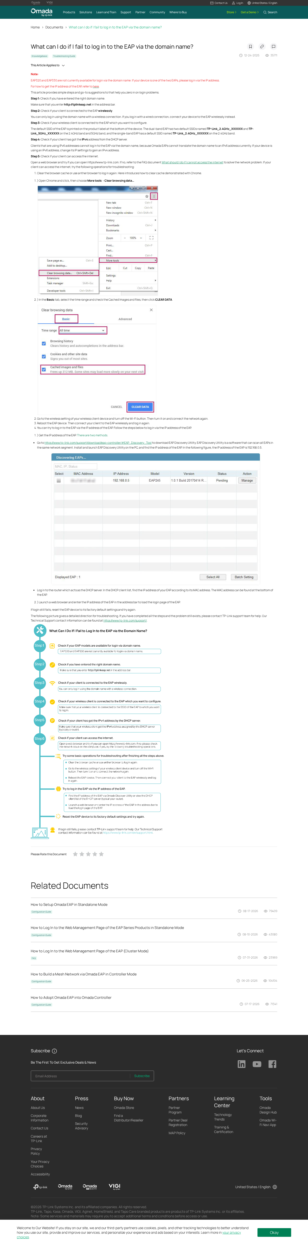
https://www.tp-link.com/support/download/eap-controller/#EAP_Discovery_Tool (98, 443)
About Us (38, 1107)
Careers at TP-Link (39, 1138)
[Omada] (65, 1187)
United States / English (252, 1187)
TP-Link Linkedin (241, 1064)
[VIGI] (114, 1187)
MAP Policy (177, 1133)
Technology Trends (223, 1116)
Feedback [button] (273, 46)
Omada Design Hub (268, 1109)
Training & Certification (223, 1129)
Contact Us (39, 1128)
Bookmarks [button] (250, 46)
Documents (54, 27)
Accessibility (40, 1174)
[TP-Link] (40, 1187)
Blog (78, 1115)
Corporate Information (39, 1117)
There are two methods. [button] (92, 435)
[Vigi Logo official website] (49, 3)
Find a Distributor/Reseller (128, 1117)
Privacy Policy (36, 1151)
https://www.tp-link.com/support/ (125, 620)
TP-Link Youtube (257, 1064)
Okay (274, 1232)
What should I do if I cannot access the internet (192, 162)
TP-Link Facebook (272, 1064)
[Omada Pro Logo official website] (35, 3)
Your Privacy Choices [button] (40, 1163)
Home (35, 27)
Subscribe (142, 1075)
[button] (219, 3)
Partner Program (175, 1109)
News (79, 1107)
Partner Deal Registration (178, 1122)
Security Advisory (81, 1125)
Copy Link (262, 46)
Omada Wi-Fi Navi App (268, 1122)
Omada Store (124, 1107)
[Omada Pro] (89, 1187)
